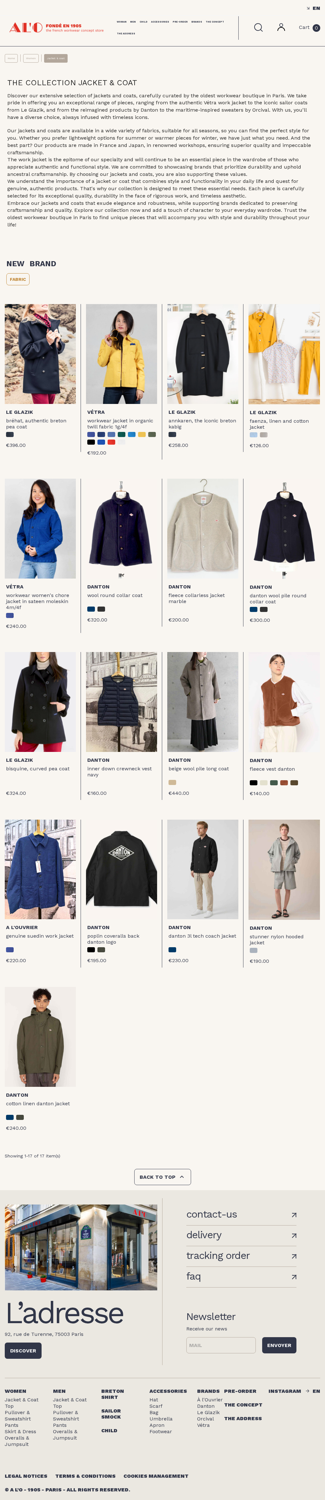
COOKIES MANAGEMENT (156, 1476)
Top (9, 1406)
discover (23, 1351)
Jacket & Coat (21, 1400)
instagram (285, 1391)
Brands (196, 21)
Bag (153, 1412)
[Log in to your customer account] (281, 29)
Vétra (96, 412)
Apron (156, 1425)
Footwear (160, 1431)
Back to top (163, 1177)
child (109, 1430)
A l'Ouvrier (22, 927)
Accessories (160, 21)
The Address (126, 33)
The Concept (215, 21)
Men (133, 21)
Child (144, 21)
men (59, 1391)
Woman (122, 21)
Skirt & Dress (20, 1431)
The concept (243, 1405)
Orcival (205, 1419)
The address (243, 1418)
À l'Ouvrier (210, 1400)
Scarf (155, 1406)
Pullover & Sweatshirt (18, 1415)
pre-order (240, 1391)
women (15, 1391)
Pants (11, 1425)
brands (208, 1391)
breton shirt (112, 1394)
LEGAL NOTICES (26, 1476)
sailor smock (111, 1414)
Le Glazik (19, 412)
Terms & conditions (85, 1476)
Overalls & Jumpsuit (17, 1441)
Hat (153, 1400)
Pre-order (180, 21)
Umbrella (161, 1419)
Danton (98, 587)
